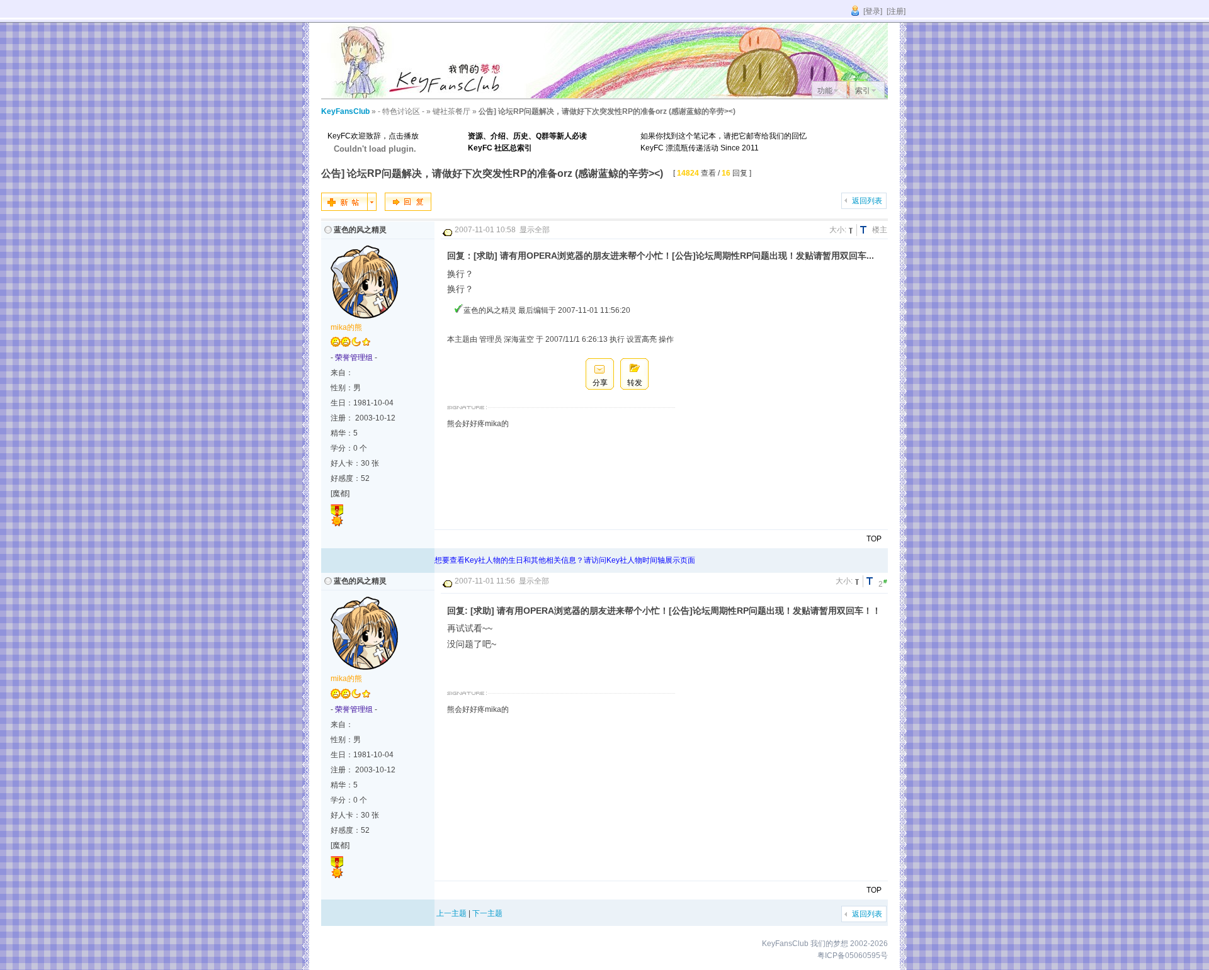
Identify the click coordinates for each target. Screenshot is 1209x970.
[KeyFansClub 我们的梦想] (415, 95)
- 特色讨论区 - (401, 111)
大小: (837, 229)
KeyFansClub (345, 111)
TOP (874, 538)
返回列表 (867, 200)
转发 (634, 382)
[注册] (896, 11)
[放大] (865, 230)
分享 (600, 382)
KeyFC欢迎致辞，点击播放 (373, 136)
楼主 (879, 229)
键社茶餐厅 (451, 111)
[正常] (852, 230)
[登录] (872, 11)
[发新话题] (349, 208)
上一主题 (451, 913)
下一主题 (487, 913)
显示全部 (534, 229)
